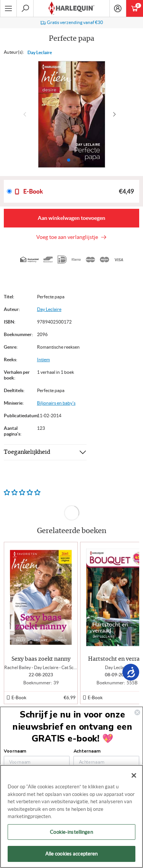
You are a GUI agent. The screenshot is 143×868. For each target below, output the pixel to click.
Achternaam (87, 751)
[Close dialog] (137, 712)
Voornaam (15, 751)
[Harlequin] (71, 8)
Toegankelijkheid (27, 452)
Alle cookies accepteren (71, 854)
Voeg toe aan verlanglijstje (68, 237)
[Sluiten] (133, 775)
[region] (71, 816)
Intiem (43, 359)
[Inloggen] (117, 8)
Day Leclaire (39, 52)
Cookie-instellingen (71, 832)
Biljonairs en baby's (56, 402)
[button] (116, 114)
